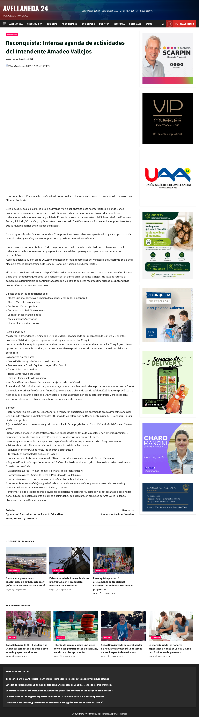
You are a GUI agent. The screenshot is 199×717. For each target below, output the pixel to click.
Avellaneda (16, 23)
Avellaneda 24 (25, 8)
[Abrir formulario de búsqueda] (163, 24)
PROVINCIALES (69, 23)
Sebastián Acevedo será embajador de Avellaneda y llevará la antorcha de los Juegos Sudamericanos (121, 648)
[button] (4, 23)
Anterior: (34, 514)
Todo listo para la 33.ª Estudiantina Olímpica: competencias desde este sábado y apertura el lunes (27, 648)
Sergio (8, 590)
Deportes (61, 637)
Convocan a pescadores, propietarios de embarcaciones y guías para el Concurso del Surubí (25, 581)
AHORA (12, 637)
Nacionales (88, 23)
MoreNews (106, 713)
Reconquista (34, 23)
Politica (104, 23)
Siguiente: (117, 512)
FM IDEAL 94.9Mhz (184, 23)
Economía (119, 23)
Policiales (135, 23)
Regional (51, 23)
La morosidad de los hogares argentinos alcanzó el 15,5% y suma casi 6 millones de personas (170, 648)
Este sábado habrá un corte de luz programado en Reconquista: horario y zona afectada (69, 581)
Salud (149, 23)
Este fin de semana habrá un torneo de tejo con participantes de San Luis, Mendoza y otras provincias (75, 648)
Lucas (8, 59)
